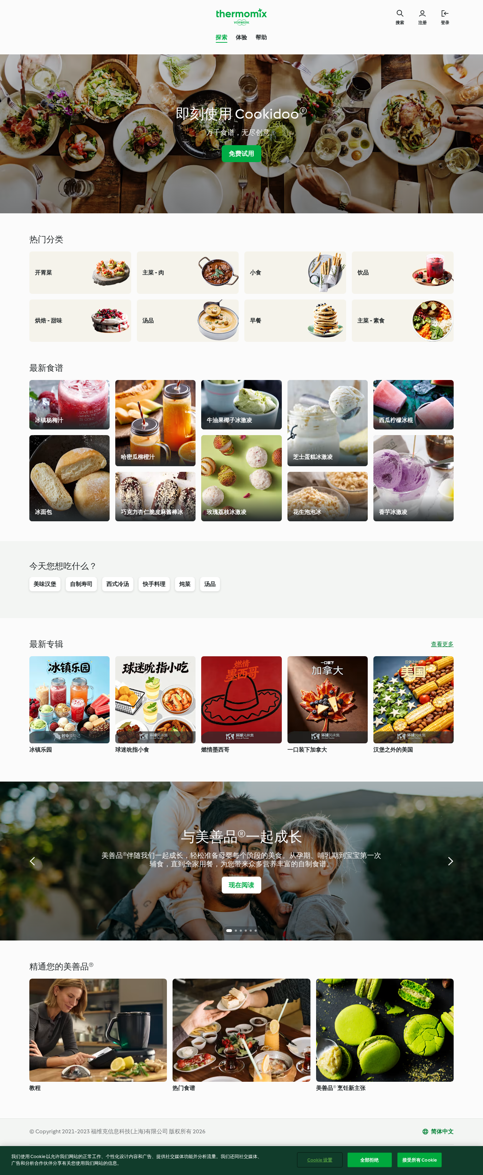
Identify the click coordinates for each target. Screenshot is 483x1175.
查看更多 (442, 644)
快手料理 (154, 584)
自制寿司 (81, 584)
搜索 (400, 22)
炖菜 (185, 584)
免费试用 (242, 154)
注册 (422, 22)
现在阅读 (242, 885)
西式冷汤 (117, 584)
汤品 (210, 584)
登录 (445, 22)
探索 (221, 37)
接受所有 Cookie (419, 1160)
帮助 (261, 37)
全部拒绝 (369, 1160)
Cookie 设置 (319, 1160)
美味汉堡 (45, 584)
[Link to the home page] (241, 16)
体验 (241, 37)
